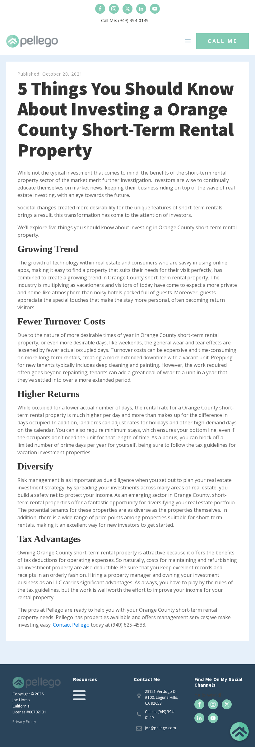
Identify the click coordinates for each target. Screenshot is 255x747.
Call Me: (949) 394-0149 (125, 20)
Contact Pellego (72, 624)
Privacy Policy (24, 721)
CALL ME (222, 41)
